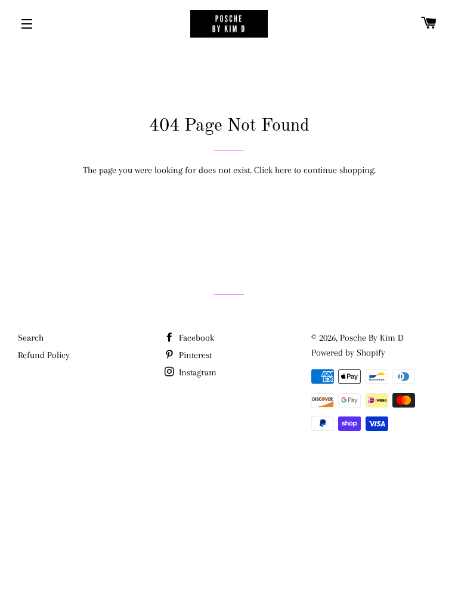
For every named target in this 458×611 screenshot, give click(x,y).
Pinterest (194, 355)
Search (31, 337)
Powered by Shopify (348, 352)
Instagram (196, 372)
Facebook (195, 337)
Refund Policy (44, 355)
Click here (273, 170)
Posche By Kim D (372, 337)
